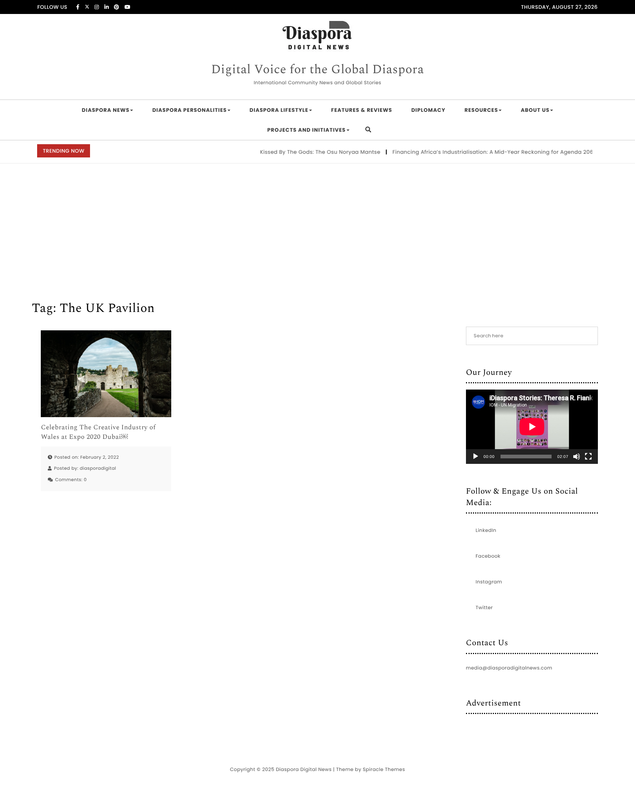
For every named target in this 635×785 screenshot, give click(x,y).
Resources (481, 110)
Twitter (484, 607)
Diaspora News (106, 110)
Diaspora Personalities (189, 110)
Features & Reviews (361, 110)
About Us (535, 110)
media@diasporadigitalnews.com (509, 667)
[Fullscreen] (588, 456)
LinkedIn (486, 530)
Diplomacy (428, 110)
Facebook (488, 556)
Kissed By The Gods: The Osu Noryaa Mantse (310, 152)
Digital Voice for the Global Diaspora (317, 70)
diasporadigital (98, 468)
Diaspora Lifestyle (279, 110)
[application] (532, 427)
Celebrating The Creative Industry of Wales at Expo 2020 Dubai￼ (98, 432)
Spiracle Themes (384, 769)
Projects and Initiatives (306, 130)
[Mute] (576, 456)
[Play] (475, 456)
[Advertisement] (317, 218)
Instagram (489, 581)
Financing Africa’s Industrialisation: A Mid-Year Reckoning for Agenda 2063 (484, 152)
